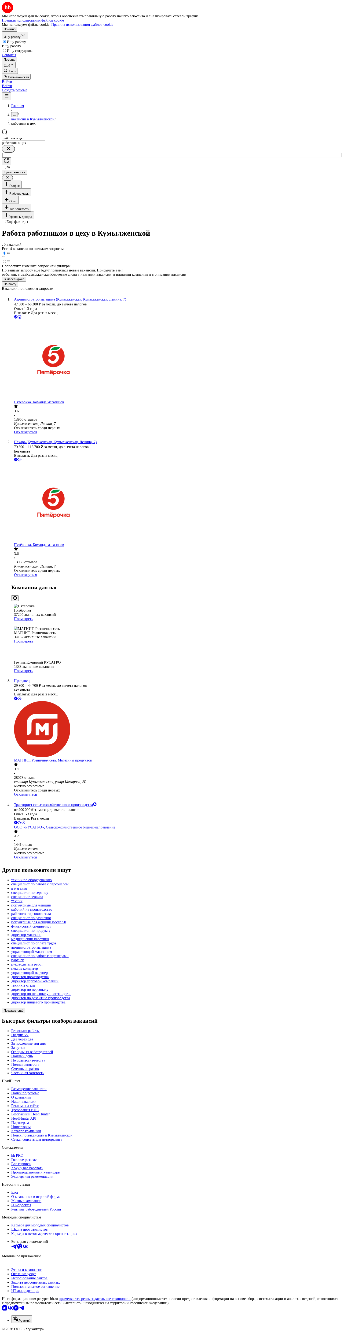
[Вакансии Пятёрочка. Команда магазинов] (176, 360)
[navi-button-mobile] (6, 96)
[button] (7, 82)
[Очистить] (8, 149)
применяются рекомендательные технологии (95, 1299)
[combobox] (23, 138)
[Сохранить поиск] (6, 161)
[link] (10, 71)
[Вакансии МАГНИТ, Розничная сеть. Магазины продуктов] (176, 729)
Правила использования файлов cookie (82, 24)
